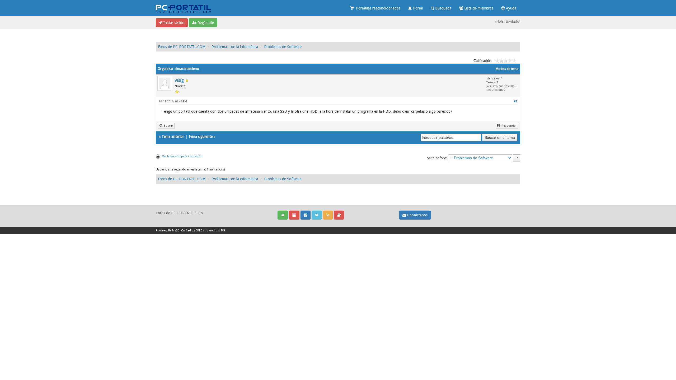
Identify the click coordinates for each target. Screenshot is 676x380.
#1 (515, 101)
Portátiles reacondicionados (377, 8)
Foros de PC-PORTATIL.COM (181, 47)
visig (179, 80)
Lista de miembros (478, 8)
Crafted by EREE (191, 230)
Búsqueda (442, 8)
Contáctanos (417, 215)
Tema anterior (173, 136)
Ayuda (510, 8)
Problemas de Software (283, 47)
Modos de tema (507, 69)
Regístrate (205, 23)
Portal (417, 8)
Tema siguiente (200, 136)
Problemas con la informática (235, 47)
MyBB (176, 230)
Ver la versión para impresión (182, 156)
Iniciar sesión (173, 23)
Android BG (217, 230)
